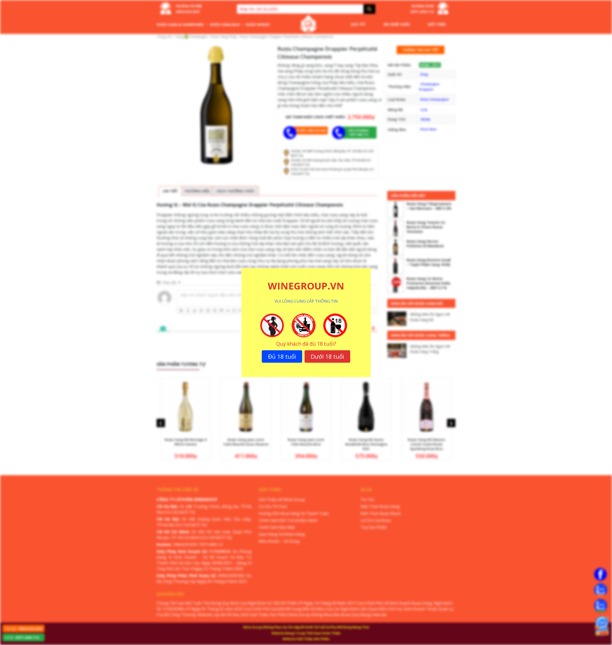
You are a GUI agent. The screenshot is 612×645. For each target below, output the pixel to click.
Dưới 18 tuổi (327, 356)
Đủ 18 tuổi (282, 356)
